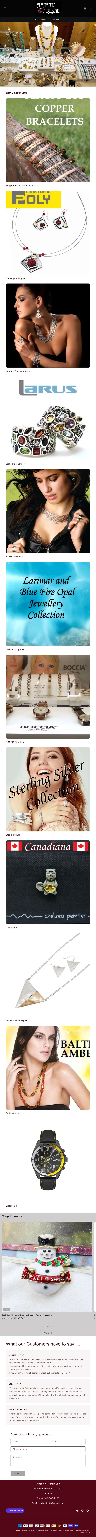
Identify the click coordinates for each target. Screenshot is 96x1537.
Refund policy (69, 1530)
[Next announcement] (91, 19)
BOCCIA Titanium (15, 742)
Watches (10, 1206)
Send (17, 1473)
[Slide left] (42, 1326)
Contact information (83, 1530)
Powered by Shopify (42, 1530)
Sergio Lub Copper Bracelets (21, 185)
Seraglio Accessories (17, 371)
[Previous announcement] (4, 19)
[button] (4, 8)
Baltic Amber (12, 1113)
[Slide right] (53, 1326)
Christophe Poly (14, 278)
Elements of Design (28, 1530)
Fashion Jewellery (15, 1020)
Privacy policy (85, 1532)
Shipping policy (56, 1530)
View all (48, 1333)
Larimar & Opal (13, 649)
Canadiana (11, 927)
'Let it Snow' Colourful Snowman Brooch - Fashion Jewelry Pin (27, 1315)
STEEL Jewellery (14, 556)
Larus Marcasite (14, 464)
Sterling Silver (13, 835)
